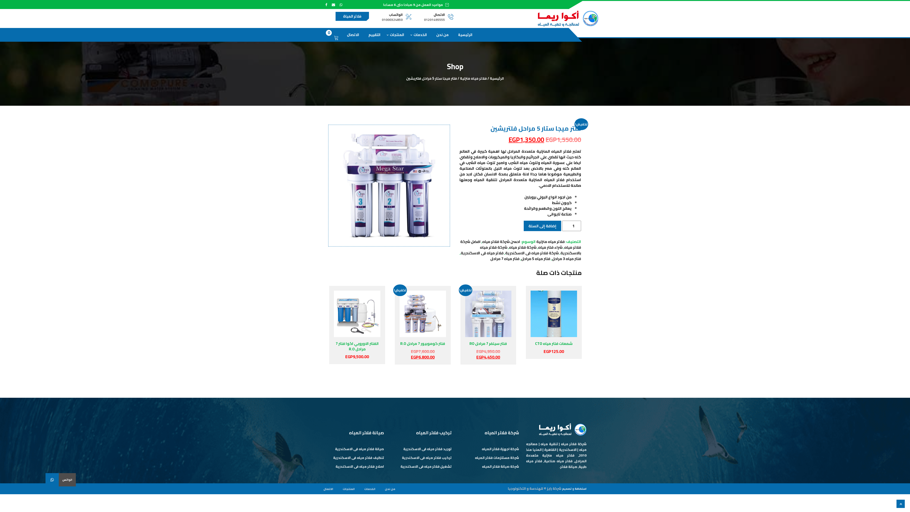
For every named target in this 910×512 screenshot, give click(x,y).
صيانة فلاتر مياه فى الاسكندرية (359, 449)
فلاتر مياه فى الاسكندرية (482, 252)
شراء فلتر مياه (550, 247)
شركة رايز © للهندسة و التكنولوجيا (534, 488)
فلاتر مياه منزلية (473, 78)
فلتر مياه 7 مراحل (504, 258)
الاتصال (353, 34)
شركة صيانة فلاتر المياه (500, 466)
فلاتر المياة (352, 16)
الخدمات (420, 34)
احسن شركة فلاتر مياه (501, 241)
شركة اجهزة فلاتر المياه (500, 449)
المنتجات (397, 34)
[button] (52, 479)
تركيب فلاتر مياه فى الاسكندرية (426, 458)
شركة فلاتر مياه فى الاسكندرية (532, 252)
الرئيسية (465, 34)
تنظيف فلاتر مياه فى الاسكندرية (358, 458)
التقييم (374, 34)
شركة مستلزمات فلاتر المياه (497, 458)
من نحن (442, 34)
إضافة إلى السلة (542, 225)
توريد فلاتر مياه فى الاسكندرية (427, 449)
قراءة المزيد (355, 313)
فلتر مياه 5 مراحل (535, 258)
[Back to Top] (900, 504)
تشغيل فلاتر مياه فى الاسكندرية (425, 466)
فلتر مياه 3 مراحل (566, 258)
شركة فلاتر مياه (523, 247)
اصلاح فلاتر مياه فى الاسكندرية (360, 466)
